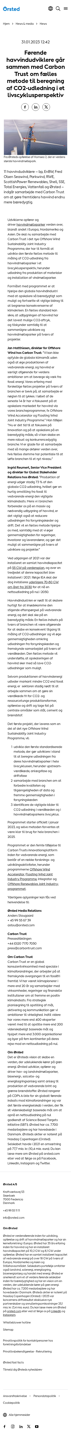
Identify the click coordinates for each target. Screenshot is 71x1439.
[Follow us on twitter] (28, 1427)
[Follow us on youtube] (36, 1427)
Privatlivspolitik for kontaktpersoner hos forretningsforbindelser (28, 1342)
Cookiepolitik (11, 1402)
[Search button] (58, 8)
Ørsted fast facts (13, 1362)
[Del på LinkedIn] (35, 107)
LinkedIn (56, 1311)
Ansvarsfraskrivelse (15, 1396)
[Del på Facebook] (25, 107)
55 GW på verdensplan (28, 568)
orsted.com (14, 1311)
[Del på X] (46, 107)
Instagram (9, 1314)
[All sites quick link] (50, 8)
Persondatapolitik (45, 1396)
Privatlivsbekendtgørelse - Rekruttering (27, 1351)
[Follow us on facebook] (4, 1427)
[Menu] (65, 8)
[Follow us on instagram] (12, 1427)
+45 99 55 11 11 (11, 1210)
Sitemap (8, 1329)
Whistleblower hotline (17, 1322)
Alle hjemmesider (19, 1414)
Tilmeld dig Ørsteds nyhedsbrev (22, 1369)
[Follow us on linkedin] (20, 1427)
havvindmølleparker (30, 224)
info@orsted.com (13, 1217)
